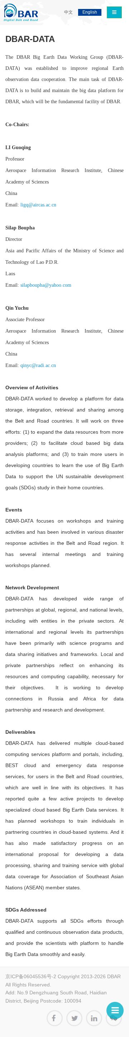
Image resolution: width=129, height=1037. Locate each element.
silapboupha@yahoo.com (45, 285)
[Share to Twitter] (74, 1018)
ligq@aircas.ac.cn (38, 205)
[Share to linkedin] (94, 1018)
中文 (68, 12)
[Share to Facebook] (55, 1018)
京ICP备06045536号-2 (30, 976)
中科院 (21, 13)
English (89, 12)
